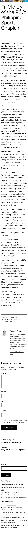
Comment (5, 373)
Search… (4, 464)
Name (3, 392)
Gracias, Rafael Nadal (8, 495)
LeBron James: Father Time (10, 492)
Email (3, 401)
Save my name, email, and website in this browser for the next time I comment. (15, 421)
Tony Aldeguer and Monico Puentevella (13, 497)
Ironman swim (11, 505)
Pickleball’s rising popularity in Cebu (12, 484)
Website (3, 411)
